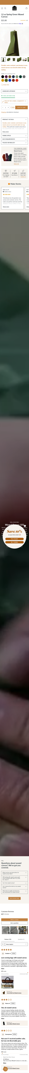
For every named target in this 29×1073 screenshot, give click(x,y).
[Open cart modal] (26, 8)
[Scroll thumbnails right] (26, 930)
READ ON (16, 164)
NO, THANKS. (14, 542)
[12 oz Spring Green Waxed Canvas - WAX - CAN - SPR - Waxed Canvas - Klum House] (14, 41)
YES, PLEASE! (14, 539)
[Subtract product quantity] (2, 107)
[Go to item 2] (14, 930)
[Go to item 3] (22, 930)
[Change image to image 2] (8, 59)
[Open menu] (2, 8)
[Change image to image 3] (14, 59)
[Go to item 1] (6, 930)
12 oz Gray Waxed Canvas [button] (13, 1068)
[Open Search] (5, 8)
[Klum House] (14, 8)
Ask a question (14, 923)
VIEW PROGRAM (22, 2)
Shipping (3, 112)
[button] (7, 982)
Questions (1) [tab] (21, 939)
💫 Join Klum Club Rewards (10, 2)
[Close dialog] (25, 526)
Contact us (23, 176)
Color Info (6, 85)
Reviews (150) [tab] (8, 939)
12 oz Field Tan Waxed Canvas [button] (14, 993)
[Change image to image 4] (19, 59)
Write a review (14, 919)
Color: (8, 73)
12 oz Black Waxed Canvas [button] (13, 1023)
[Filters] (2, 944)
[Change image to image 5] (24, 59)
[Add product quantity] (8, 107)
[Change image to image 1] (3, 59)
